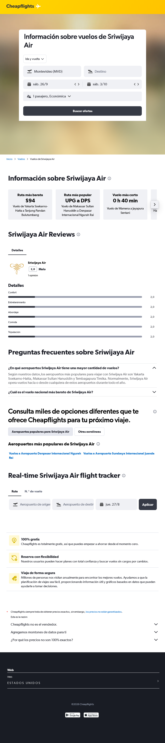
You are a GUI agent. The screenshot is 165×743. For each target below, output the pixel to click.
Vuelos (21, 159)
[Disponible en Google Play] (72, 715)
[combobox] (35, 59)
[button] (50, 84)
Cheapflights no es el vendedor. (34, 624)
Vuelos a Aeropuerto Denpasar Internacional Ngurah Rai (45, 455)
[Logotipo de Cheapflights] (20, 7)
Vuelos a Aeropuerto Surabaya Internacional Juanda (118, 453)
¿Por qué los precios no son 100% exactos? (42, 640)
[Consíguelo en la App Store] (91, 715)
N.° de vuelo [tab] (33, 491)
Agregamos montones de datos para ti (38, 632)
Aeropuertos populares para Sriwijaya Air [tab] (40, 431)
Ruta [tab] (15, 491)
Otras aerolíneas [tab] (89, 431)
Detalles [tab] (17, 250)
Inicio (9, 159)
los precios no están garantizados (104, 611)
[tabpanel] (82, 298)
